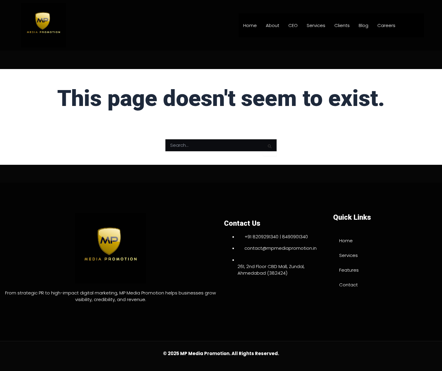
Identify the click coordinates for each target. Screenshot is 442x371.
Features (349, 270)
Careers (386, 25)
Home (250, 25)
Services (316, 25)
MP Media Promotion (204, 353)
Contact (348, 285)
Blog (363, 25)
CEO (293, 25)
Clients (342, 25)
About (272, 25)
